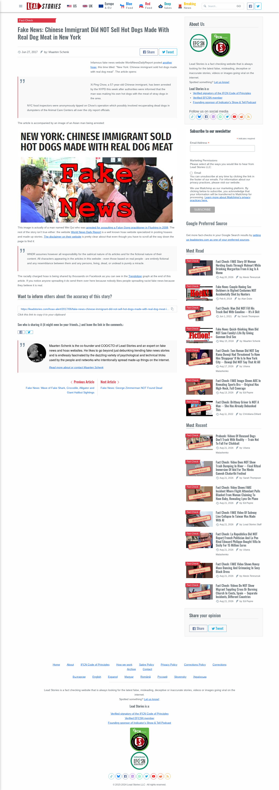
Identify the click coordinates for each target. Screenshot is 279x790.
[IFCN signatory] (139, 739)
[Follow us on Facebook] (206, 117)
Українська (199, 676)
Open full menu (21, 6)
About (70, 664)
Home (56, 664)
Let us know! (221, 82)
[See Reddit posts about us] (241, 117)
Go (239, 6)
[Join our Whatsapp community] (220, 117)
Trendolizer (135, 276)
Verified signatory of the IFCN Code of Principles (222, 93)
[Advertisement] (97, 428)
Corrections (219, 664)
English (96, 676)
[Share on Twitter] (29, 332)
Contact (147, 669)
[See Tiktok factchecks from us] (192, 117)
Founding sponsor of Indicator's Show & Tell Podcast (224, 102)
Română (145, 676)
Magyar (129, 676)
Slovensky (180, 676)
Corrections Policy (195, 664)
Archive (131, 669)
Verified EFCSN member (207, 97)
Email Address (199, 143)
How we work (124, 664)
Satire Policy (146, 664)
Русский (162, 676)
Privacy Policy (169, 664)
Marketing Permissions (203, 160)
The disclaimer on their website (62, 236)
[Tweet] (258, 6)
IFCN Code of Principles (95, 664)
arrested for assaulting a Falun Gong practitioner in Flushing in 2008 (127, 227)
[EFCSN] (139, 760)
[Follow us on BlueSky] (199, 117)
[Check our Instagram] (213, 117)
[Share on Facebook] (21, 332)
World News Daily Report (86, 232)
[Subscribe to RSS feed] (248, 117)
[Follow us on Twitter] (227, 117)
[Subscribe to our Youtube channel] (234, 117)
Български (79, 676)
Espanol (113, 676)
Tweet (169, 51)
